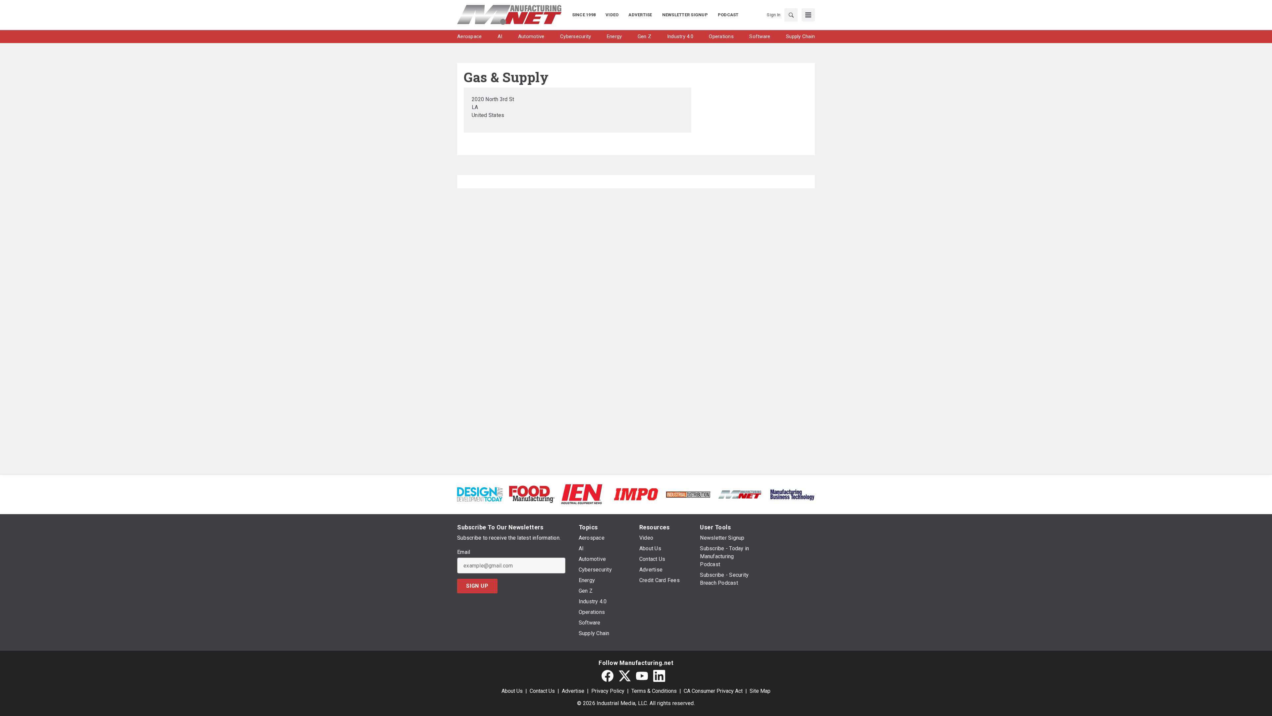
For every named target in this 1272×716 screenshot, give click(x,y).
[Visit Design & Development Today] (480, 494)
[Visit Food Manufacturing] (532, 494)
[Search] (791, 15)
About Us (512, 691)
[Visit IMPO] (636, 494)
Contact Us (542, 691)
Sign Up (477, 586)
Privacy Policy (607, 691)
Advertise (573, 691)
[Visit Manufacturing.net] (740, 494)
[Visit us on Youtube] (642, 676)
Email (463, 552)
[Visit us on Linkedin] (659, 676)
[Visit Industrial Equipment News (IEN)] (581, 494)
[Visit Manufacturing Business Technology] (792, 494)
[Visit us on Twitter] (625, 676)
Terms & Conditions (654, 691)
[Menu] (808, 15)
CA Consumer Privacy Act (713, 691)
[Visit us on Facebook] (607, 676)
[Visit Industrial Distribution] (688, 494)
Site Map (760, 691)
